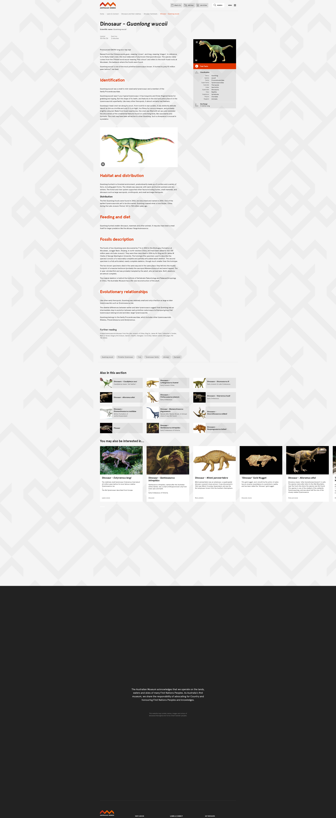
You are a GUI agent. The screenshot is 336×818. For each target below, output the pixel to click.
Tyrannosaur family (152, 357)
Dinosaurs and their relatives (131, 14)
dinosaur (166, 357)
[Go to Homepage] (115, 813)
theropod (177, 357)
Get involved (210, 816)
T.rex (139, 357)
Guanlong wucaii (107, 357)
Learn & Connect (113, 14)
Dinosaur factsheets (150, 14)
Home (102, 14)
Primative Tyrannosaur (125, 357)
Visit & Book (139, 816)
